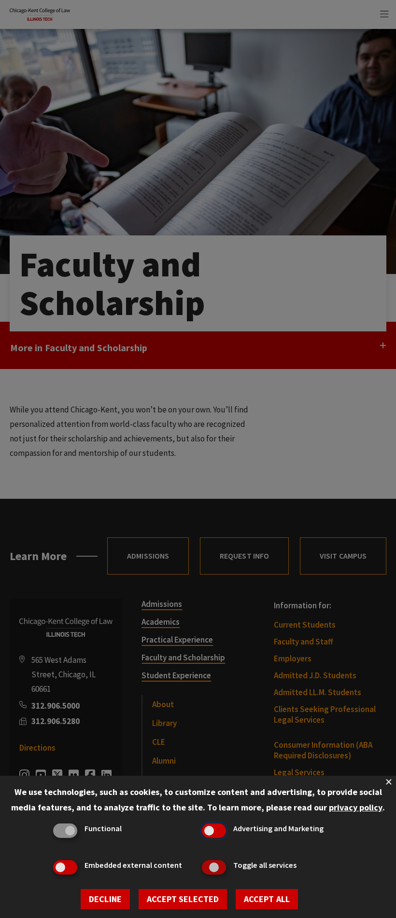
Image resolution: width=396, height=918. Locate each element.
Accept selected (183, 898)
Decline (105, 898)
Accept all (267, 898)
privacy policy (355, 807)
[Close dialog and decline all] (389, 782)
